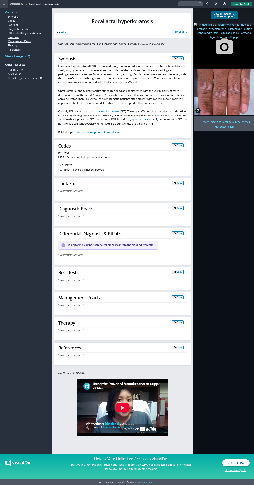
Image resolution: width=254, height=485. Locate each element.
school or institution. (145, 482)
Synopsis (13, 16)
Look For (13, 25)
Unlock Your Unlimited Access (131, 459)
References (14, 49)
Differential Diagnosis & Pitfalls (25, 33)
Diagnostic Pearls (18, 29)
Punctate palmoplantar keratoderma (97, 132)
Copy (179, 58)
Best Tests (13, 37)
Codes (11, 20)
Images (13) (181, 32)
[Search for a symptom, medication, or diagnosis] (190, 3)
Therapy (12, 45)
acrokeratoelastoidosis (105, 111)
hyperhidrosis (139, 119)
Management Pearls (19, 41)
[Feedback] (225, 4)
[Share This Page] (207, 4)
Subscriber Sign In (241, 4)
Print (63, 32)
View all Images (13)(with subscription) (224, 15)
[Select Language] (216, 4)
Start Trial (236, 462)
